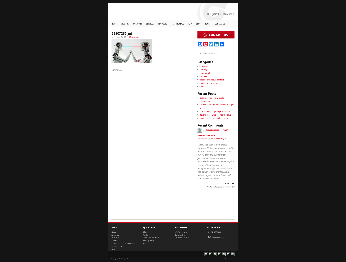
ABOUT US (125, 24)
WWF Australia (181, 232)
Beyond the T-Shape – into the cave (215, 115)
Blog (145, 232)
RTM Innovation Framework (123, 243)
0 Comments (134, 37)
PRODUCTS (162, 24)
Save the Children (182, 238)
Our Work (115, 238)
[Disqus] (152, 111)
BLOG (198, 24)
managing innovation (208, 83)
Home (114, 232)
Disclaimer (147, 243)
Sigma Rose (137, 11)
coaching (203, 69)
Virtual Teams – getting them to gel (214, 111)
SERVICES (150, 24)
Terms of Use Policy (151, 238)
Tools (145, 235)
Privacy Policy (148, 240)
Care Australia (181, 235)
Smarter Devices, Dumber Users (213, 118)
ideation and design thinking (211, 79)
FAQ (190, 24)
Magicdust (232, 259)
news (201, 86)
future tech (204, 76)
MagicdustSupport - (216, 130)
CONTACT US (220, 24)
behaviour (203, 66)
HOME (114, 24)
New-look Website (206, 135)
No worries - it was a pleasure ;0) (211, 138)
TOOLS (208, 24)
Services (115, 240)
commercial (204, 73)
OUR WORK (137, 24)
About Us (115, 235)
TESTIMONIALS (177, 24)
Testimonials (117, 246)
